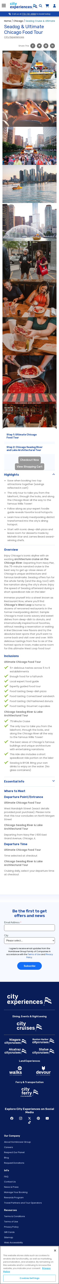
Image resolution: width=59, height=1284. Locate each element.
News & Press (11, 1187)
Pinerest (38, 1118)
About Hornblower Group (17, 1142)
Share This (24, 45)
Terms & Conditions (14, 1216)
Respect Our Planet (14, 1152)
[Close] (55, 1250)
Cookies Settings (29, 1278)
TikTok (29, 1122)
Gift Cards (9, 1232)
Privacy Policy (11, 1226)
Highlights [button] (11, 474)
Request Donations (14, 1162)
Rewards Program (14, 1197)
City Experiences (14, 37)
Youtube (47, 1118)
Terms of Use (11, 1221)
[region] (29, 1265)
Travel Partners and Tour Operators (23, 1202)
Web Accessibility (13, 1242)
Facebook (11, 1118)
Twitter (29, 1118)
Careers (8, 1147)
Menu (4, 5)
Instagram (20, 1118)
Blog (6, 1157)
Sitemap (8, 1237)
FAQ (6, 1176)
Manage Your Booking (16, 1192)
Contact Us (10, 1181)
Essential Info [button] (14, 781)
